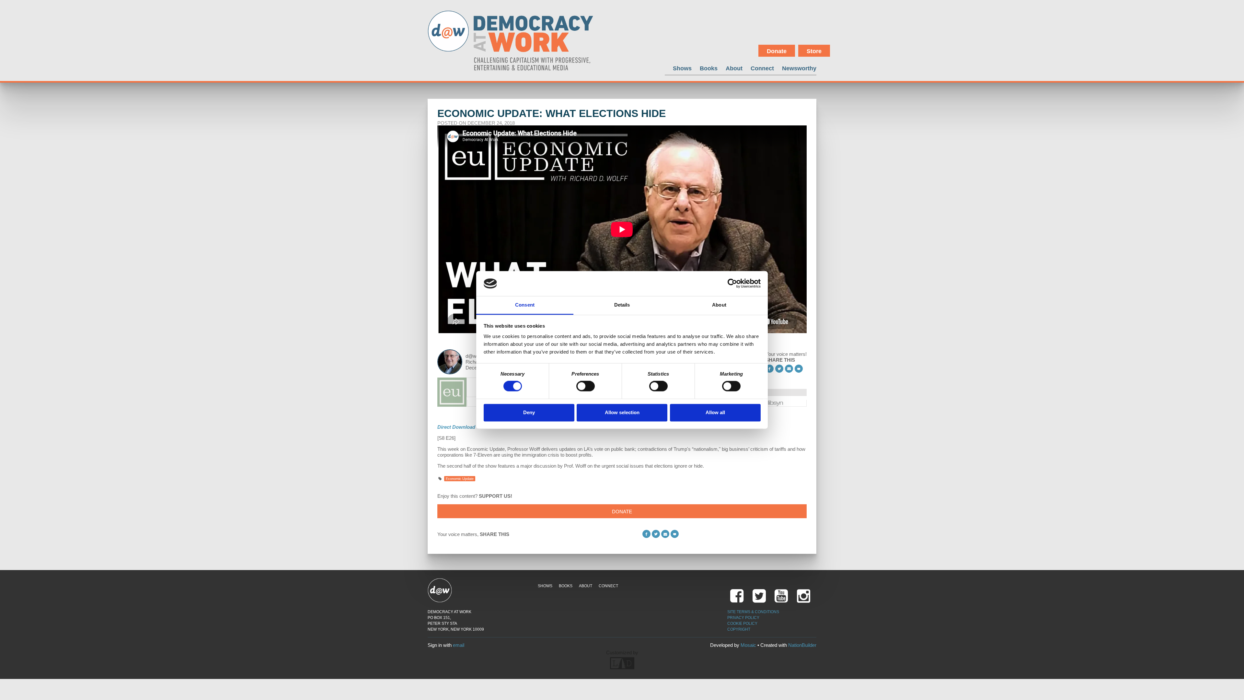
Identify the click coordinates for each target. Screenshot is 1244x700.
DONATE (622, 511)
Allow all (715, 412)
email (458, 645)
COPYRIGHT (738, 629)
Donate (777, 51)
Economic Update (460, 479)
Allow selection (622, 412)
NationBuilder (802, 645)
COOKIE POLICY (742, 623)
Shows (682, 68)
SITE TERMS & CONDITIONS (753, 612)
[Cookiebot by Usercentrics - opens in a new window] (732, 283)
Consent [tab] (525, 305)
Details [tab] (622, 305)
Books (709, 68)
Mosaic (748, 645)
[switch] (585, 386)
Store (814, 51)
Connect (762, 68)
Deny (529, 412)
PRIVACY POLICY (743, 617)
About (734, 68)
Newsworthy (799, 68)
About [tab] (719, 305)
